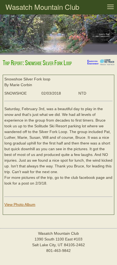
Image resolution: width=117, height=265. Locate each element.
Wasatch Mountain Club (42, 7)
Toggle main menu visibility (110, 6)
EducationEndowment (93, 62)
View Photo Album (19, 204)
